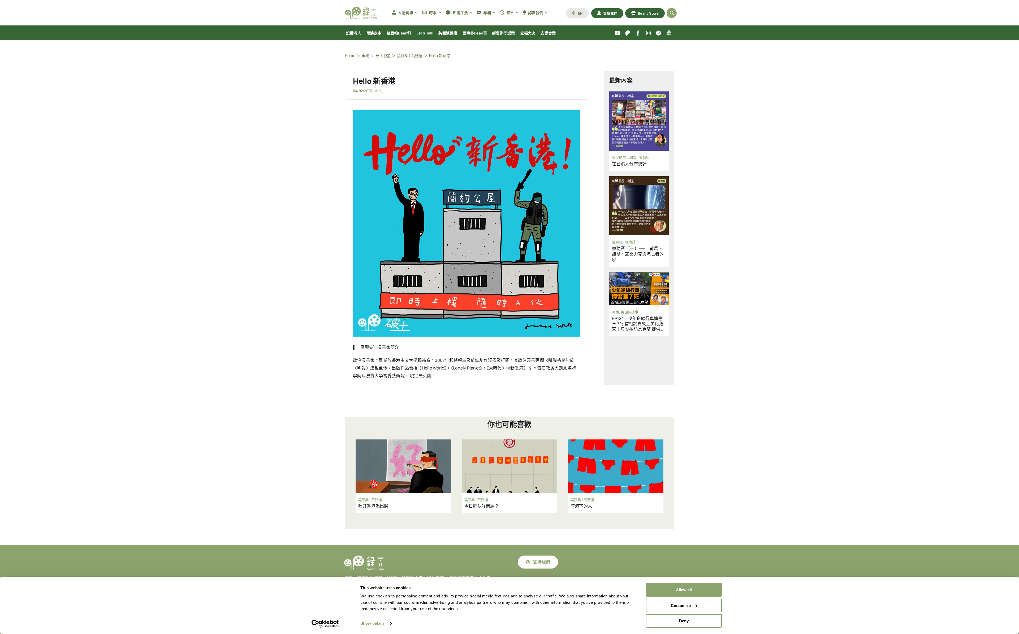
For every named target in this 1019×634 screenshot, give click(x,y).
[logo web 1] (361, 9)
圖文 (378, 90)
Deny (684, 621)
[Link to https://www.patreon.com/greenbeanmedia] (628, 33)
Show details (372, 623)
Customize (681, 605)
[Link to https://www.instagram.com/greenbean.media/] (648, 33)
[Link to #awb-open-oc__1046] (672, 13)
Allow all (684, 590)
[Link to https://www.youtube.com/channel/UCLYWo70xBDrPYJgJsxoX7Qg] (617, 33)
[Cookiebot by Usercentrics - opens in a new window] (325, 624)
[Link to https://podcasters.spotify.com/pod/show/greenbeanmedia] (659, 33)
